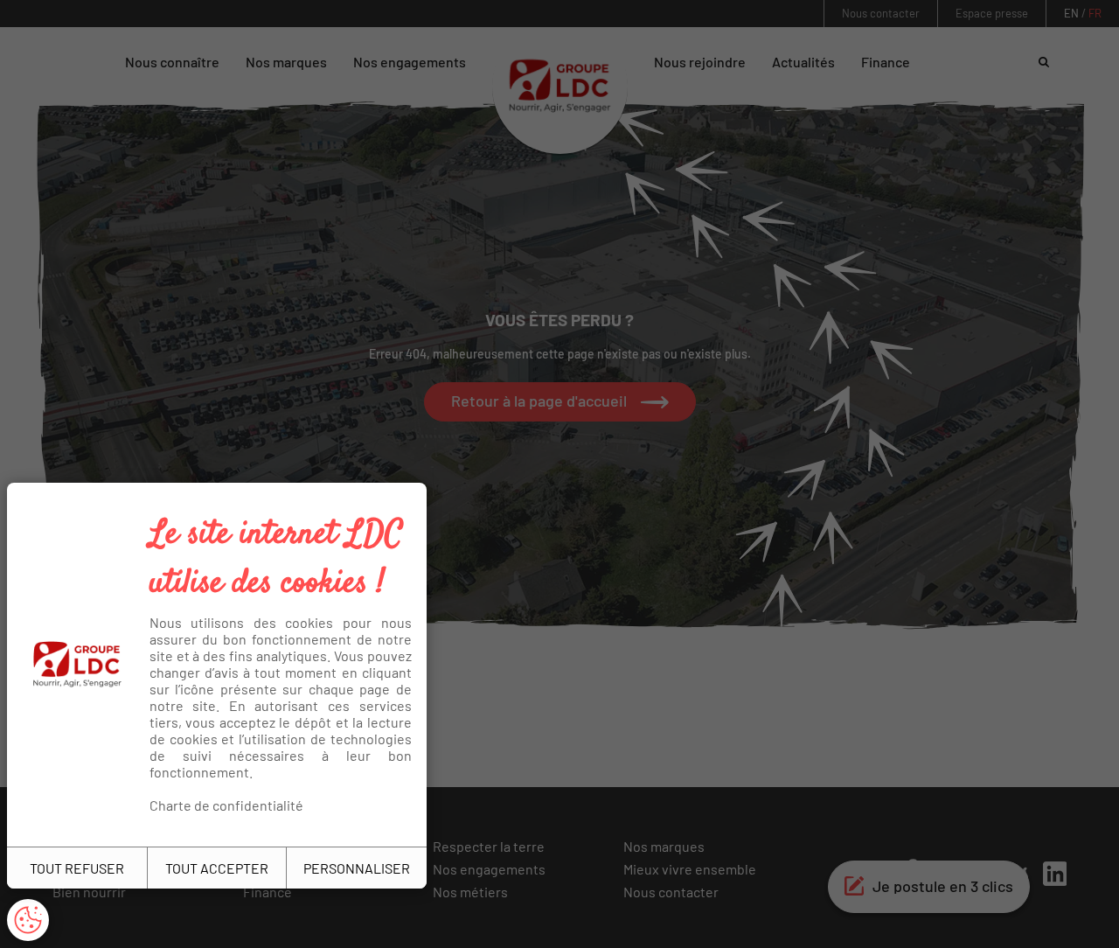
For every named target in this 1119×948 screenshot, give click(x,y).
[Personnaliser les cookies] (28, 920)
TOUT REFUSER (77, 868)
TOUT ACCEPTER (216, 868)
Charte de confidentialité (226, 805)
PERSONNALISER (356, 868)
